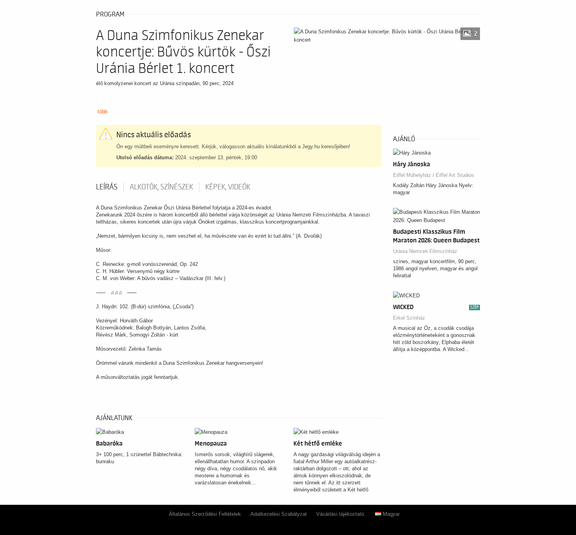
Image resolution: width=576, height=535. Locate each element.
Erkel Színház (409, 318)
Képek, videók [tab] (227, 187)
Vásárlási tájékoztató (340, 514)
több (102, 112)
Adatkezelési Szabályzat (278, 514)
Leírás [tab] (107, 187)
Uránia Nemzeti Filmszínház (425, 251)
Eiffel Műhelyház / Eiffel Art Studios (433, 175)
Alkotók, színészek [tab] (161, 187)
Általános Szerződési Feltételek (205, 514)
